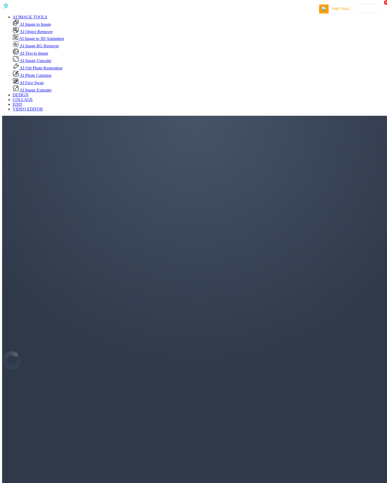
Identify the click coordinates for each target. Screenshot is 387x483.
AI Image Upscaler (35, 60)
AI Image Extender (35, 90)
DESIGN (20, 95)
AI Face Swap (31, 82)
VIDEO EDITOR (28, 109)
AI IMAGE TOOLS (30, 17)
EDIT (17, 104)
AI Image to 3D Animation (41, 38)
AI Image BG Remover (39, 46)
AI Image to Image (35, 24)
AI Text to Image (33, 53)
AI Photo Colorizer (35, 75)
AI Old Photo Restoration (40, 68)
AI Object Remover (36, 31)
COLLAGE (23, 99)
